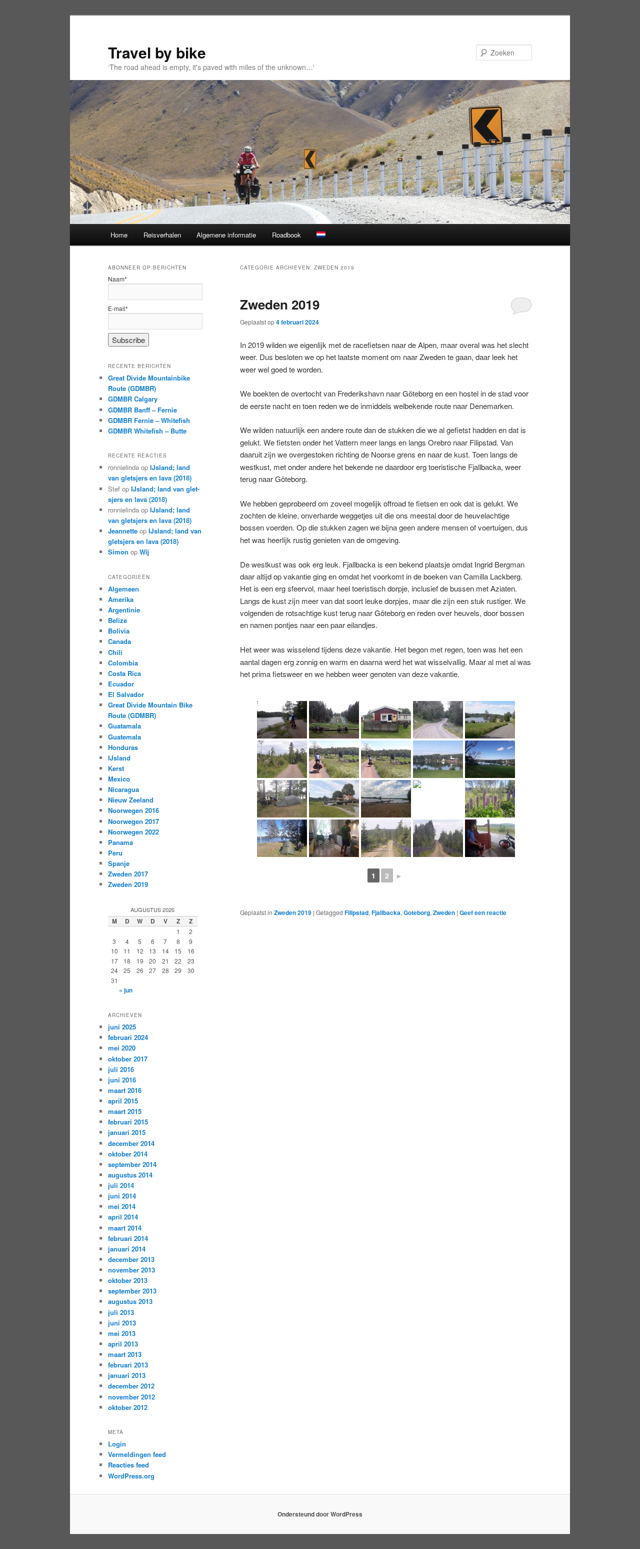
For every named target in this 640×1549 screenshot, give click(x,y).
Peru (115, 853)
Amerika (121, 599)
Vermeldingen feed (137, 1454)
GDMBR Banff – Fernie (142, 409)
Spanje (119, 863)
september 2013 (132, 1291)
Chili (115, 652)
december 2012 (131, 1385)
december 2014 (131, 1143)
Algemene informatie (226, 235)
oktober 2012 (128, 1407)
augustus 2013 (130, 1301)
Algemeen (123, 589)
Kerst (116, 768)
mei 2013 (122, 1333)
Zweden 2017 (128, 873)
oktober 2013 (128, 1280)
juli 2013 (121, 1312)
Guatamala (124, 725)
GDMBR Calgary (133, 399)
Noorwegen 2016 (133, 810)
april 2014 (123, 1217)
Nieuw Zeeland (131, 799)
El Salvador (126, 694)
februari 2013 (128, 1365)
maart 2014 (125, 1227)
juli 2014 (121, 1185)
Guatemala (124, 737)
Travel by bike (157, 52)
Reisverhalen (162, 235)
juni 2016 (122, 1079)
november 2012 (131, 1397)
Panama (120, 842)
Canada (119, 641)
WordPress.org (131, 1475)
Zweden (444, 912)
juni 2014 (122, 1195)
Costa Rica (124, 673)
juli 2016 (121, 1069)
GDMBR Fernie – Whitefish (149, 420)
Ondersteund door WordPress (320, 1514)
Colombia (123, 663)
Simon (118, 551)
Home (119, 235)
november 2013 (131, 1269)
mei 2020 (122, 1047)
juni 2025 (122, 1027)
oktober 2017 (128, 1059)
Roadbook (286, 235)
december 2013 (131, 1259)
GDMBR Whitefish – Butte (147, 431)
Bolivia (119, 631)
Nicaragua (123, 789)
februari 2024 (128, 1037)
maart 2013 (125, 1354)
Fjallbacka (386, 912)
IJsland (119, 757)
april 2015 (123, 1101)
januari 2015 (127, 1132)
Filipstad (356, 912)
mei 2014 (122, 1206)
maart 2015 (125, 1111)
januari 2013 (127, 1375)
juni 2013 (122, 1323)
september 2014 (132, 1164)
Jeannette (123, 531)
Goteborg (417, 912)
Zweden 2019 (280, 304)
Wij (144, 551)
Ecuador (121, 683)
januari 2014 (127, 1249)
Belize (117, 620)
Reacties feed (128, 1465)
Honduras (123, 747)
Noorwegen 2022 (133, 831)
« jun (125, 990)
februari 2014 (128, 1238)
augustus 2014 (130, 1175)
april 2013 (123, 1343)
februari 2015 (128, 1121)
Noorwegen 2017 (133, 821)
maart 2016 (125, 1090)
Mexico (119, 779)
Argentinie (124, 609)
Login (117, 1443)
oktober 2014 (128, 1153)
